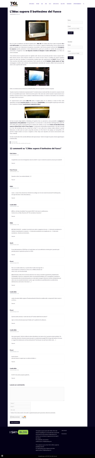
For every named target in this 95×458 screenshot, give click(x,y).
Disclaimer (64, 433)
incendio (22, 143)
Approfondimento (77, 3)
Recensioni (69, 3)
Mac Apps (63, 3)
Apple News (31, 3)
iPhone (37, 3)
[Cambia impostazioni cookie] (2, 456)
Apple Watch (56, 3)
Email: (69, 26)
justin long (26, 143)
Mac (42, 3)
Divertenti (13, 141)
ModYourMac (50, 45)
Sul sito (11, 136)
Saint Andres (13, 153)
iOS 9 (50, 3)
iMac (16, 141)
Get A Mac (16, 143)
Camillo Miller (13, 204)
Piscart (12, 261)
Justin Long (28, 130)
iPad (46, 3)
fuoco (12, 143)
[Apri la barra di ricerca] (83, 3)
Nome (69, 20)
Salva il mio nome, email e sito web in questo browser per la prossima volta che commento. (33, 412)
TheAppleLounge (40, 430)
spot (29, 143)
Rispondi (13, 163)
